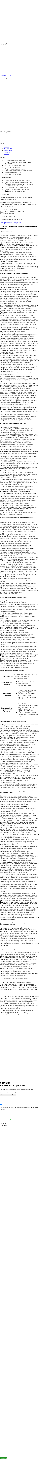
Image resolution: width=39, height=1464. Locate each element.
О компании (8, 150)
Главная (6, 154)
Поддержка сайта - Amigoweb (10, 223)
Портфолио (8, 149)
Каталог (6, 147)
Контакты (7, 152)
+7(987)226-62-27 (5, 76)
